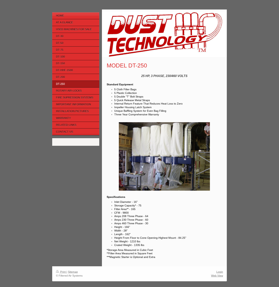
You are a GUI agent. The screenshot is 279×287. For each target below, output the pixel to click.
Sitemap (73, 271)
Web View (217, 275)
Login (219, 271)
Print (62, 271)
